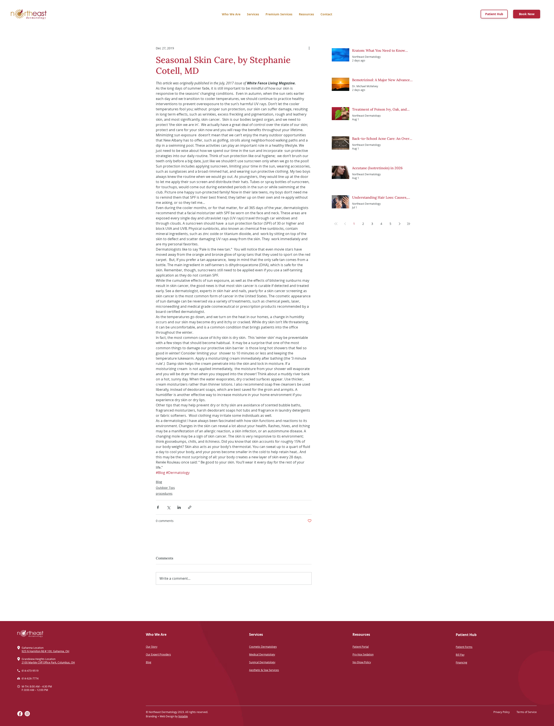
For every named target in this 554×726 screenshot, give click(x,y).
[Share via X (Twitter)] (168, 507)
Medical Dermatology (262, 654)
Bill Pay (460, 654)
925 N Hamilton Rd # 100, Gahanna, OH (45, 651)
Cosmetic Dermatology (263, 646)
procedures (164, 493)
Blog (159, 482)
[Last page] (408, 224)
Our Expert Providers (158, 654)
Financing (461, 662)
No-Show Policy (362, 662)
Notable (183, 716)
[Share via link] (190, 507)
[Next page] (399, 224)
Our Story (151, 646)
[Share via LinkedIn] (179, 507)
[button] (279, 14)
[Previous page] (345, 224)
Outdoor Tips (165, 488)
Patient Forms (464, 647)
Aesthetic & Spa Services (264, 670)
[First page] (336, 224)
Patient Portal (361, 646)
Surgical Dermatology (262, 662)
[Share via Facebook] (158, 507)
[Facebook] (20, 713)
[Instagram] (27, 713)
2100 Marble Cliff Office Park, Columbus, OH (48, 662)
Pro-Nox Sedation (363, 654)
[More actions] (309, 48)
